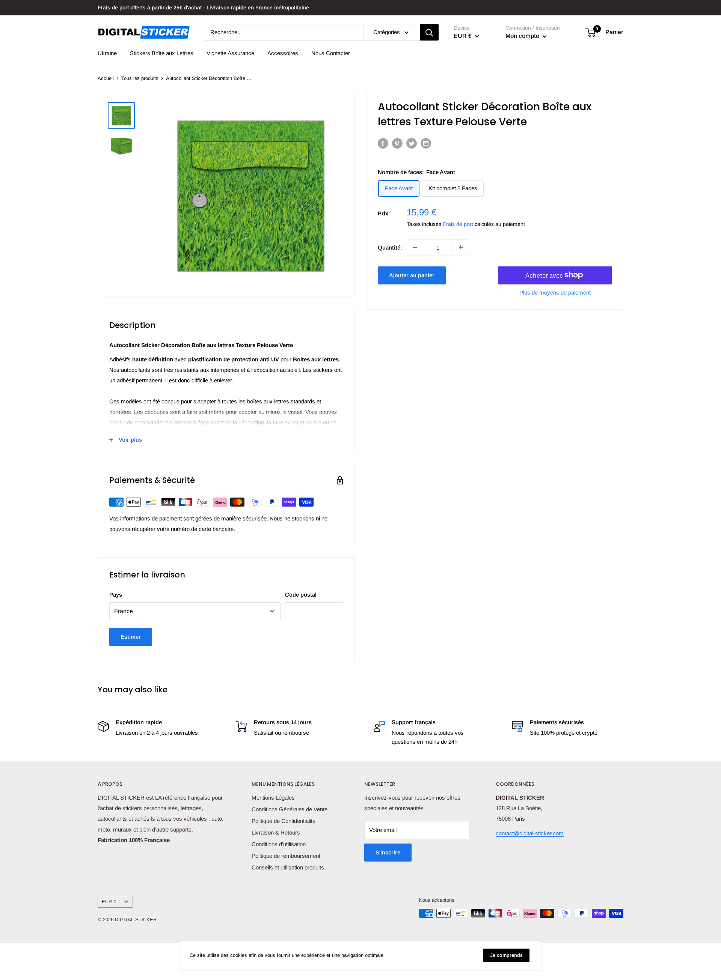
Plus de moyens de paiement (555, 292)
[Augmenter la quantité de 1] (461, 247)
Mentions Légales (273, 797)
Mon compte (523, 36)
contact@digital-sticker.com (530, 833)
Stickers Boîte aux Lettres (161, 53)
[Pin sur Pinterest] (397, 143)
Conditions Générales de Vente (289, 809)
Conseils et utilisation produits (288, 867)
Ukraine (107, 53)
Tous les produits (139, 78)
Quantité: (390, 247)
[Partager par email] (426, 143)
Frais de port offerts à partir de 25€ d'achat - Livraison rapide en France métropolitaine (203, 8)
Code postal (301, 594)
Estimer (131, 636)
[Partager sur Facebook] (383, 143)
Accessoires (282, 53)
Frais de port (458, 224)
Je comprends (506, 955)
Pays (115, 594)
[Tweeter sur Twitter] (411, 143)
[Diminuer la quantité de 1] (415, 247)
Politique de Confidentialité (283, 821)
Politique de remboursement (286, 856)
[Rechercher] (429, 32)
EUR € (109, 901)
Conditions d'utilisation (279, 844)
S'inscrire (388, 852)
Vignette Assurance (230, 53)
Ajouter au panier (411, 275)
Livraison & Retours (276, 832)
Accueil (106, 78)
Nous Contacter (330, 53)
